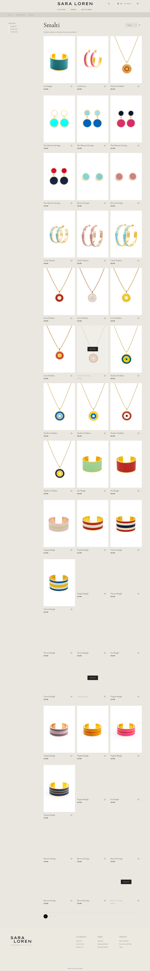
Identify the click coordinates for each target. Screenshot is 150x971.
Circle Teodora (49, 260)
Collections (20, 14)
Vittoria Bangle (116, 550)
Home (10, 14)
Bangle (13, 26)
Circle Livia (81, 86)
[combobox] (108, 4)
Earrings (13, 32)
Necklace (14, 29)
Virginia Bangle (49, 550)
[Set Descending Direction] (139, 25)
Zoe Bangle (48, 86)
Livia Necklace (49, 318)
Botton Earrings (83, 203)
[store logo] (75, 3)
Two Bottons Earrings (52, 145)
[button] (118, 4)
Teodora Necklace (117, 86)
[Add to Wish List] (71, 86)
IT (121, 4)
